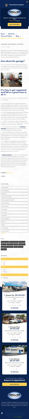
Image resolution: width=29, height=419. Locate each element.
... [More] (3, 233)
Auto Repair (4, 209)
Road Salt (4, 244)
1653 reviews (17, 20)
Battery (3, 221)
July (4, 262)
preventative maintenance (7, 246)
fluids (15, 246)
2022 (3, 266)
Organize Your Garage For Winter (12, 38)
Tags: (2, 238)
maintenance (22, 244)
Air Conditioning (5, 190)
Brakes (3, 224)
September (5, 277)
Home (3, 34)
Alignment (4, 193)
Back (3, 176)
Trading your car (5, 241)
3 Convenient (16, 5)
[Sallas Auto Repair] (14, 12)
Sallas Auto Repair (7, 155)
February (5, 271)
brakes (16, 244)
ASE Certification (5, 203)
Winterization (10, 172)
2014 (3, 274)
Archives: (4, 255)
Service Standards (14, 241)
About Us (11, 34)
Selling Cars (21, 241)
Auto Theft (4, 215)
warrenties (4, 249)
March (4, 269)
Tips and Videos (6, 36)
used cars (21, 246)
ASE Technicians (5, 206)
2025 (3, 259)
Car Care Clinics (5, 231)
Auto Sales (4, 212)
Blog (17, 36)
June (4, 264)
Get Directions (14, 308)
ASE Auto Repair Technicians (8, 200)
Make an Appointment (14, 24)
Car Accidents (5, 228)
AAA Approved (5, 187)
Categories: (5, 184)
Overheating (10, 244)
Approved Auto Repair (6, 196)
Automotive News (5, 218)
